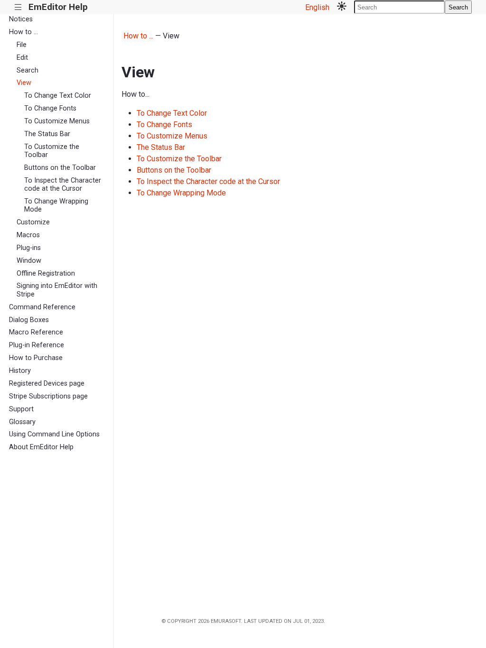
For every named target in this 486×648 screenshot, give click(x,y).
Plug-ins (29, 248)
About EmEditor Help (41, 447)
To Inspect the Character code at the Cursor (62, 184)
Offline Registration (46, 273)
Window (29, 261)
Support (21, 409)
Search (458, 7)
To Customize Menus (57, 121)
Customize (33, 222)
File (22, 45)
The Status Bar (47, 134)
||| (18, 7)
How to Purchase (36, 358)
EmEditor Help (58, 6)
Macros (28, 235)
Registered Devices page (46, 384)
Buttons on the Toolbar (60, 168)
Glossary (22, 422)
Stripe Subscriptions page (48, 396)
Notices (21, 19)
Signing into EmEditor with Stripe (57, 290)
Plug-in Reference (36, 345)
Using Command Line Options (54, 434)
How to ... (23, 32)
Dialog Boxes (29, 320)
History (20, 371)
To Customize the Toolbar (51, 151)
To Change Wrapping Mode (56, 205)
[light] (341, 7)
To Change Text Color (57, 96)
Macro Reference (36, 332)
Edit (22, 58)
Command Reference (42, 307)
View (24, 83)
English (317, 7)
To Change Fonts (50, 108)
